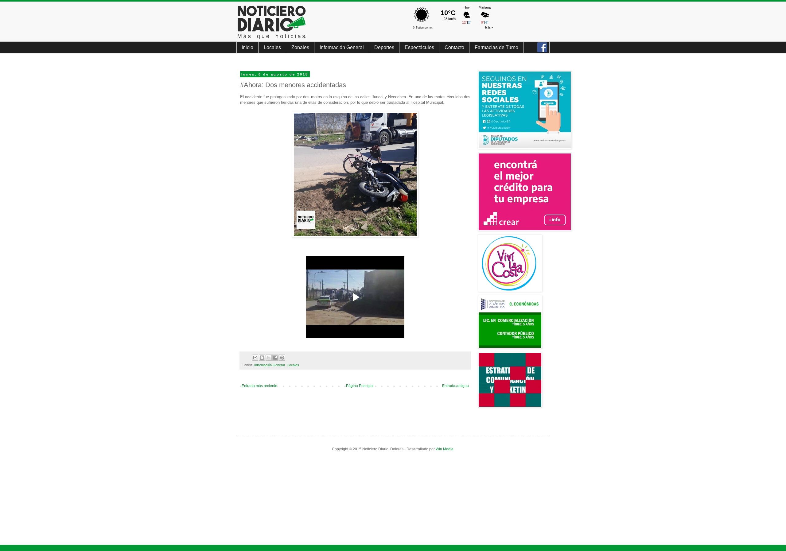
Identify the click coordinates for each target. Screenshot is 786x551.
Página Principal (360, 386)
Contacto (454, 47)
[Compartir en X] (269, 358)
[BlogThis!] (262, 358)
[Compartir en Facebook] (275, 358)
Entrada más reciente (259, 386)
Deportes (384, 47)
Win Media (444, 449)
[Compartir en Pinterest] (282, 358)
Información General (342, 47)
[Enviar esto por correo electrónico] (255, 358)
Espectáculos (419, 47)
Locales (272, 47)
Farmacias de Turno (496, 47)
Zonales (300, 47)
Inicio (247, 47)
